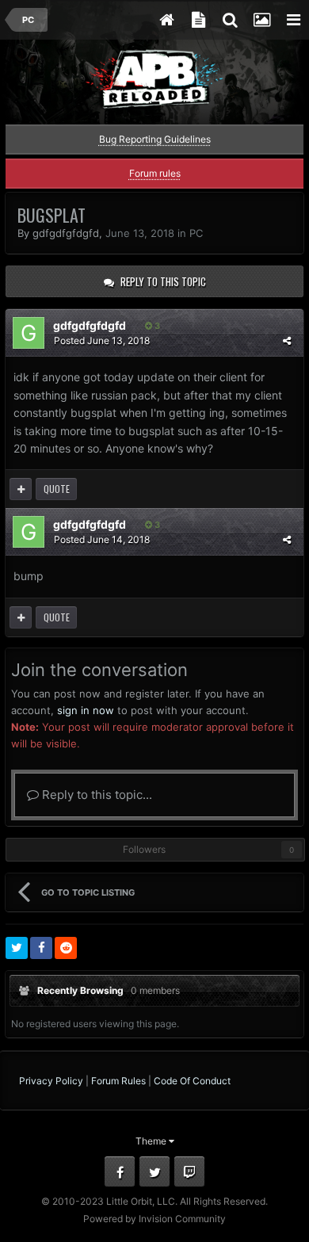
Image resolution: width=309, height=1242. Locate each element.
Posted (102, 340)
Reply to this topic (163, 281)
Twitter (154, 1171)
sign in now (85, 710)
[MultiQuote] (21, 489)
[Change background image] (261, 20)
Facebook (120, 1171)
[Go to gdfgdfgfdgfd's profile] (28, 333)
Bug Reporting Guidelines (155, 139)
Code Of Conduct (192, 1081)
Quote (57, 488)
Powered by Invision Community (154, 1219)
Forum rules (155, 173)
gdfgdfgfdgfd (65, 233)
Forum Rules (118, 1081)
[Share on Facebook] (41, 948)
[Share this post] (287, 340)
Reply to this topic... (95, 794)
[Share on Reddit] (66, 948)
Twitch (189, 1171)
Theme (152, 1141)
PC (196, 233)
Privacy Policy (51, 1081)
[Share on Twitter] (17, 948)
